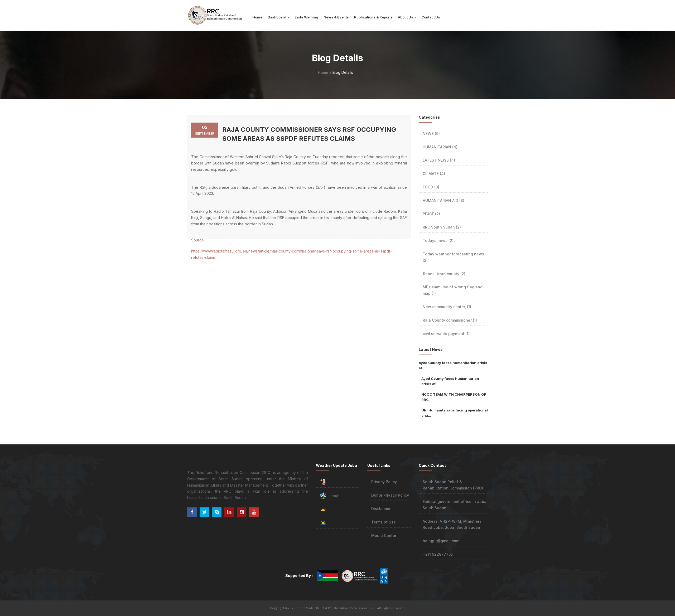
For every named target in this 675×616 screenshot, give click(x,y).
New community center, (447, 306)
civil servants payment (446, 333)
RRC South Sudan (442, 227)
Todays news (438, 240)
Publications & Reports (373, 17)
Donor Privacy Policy (390, 495)
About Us (405, 17)
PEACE (431, 214)
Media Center (383, 535)
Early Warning (306, 17)
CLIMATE (434, 173)
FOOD (431, 187)
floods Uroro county (444, 273)
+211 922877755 (438, 554)
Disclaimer (380, 508)
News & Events (336, 17)
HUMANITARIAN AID (443, 200)
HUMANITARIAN (440, 147)
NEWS (431, 133)
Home (257, 17)
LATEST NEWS (439, 160)
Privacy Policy (384, 481)
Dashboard (277, 17)
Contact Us (430, 17)
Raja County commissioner (450, 320)
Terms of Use (383, 522)
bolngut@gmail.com (441, 541)
